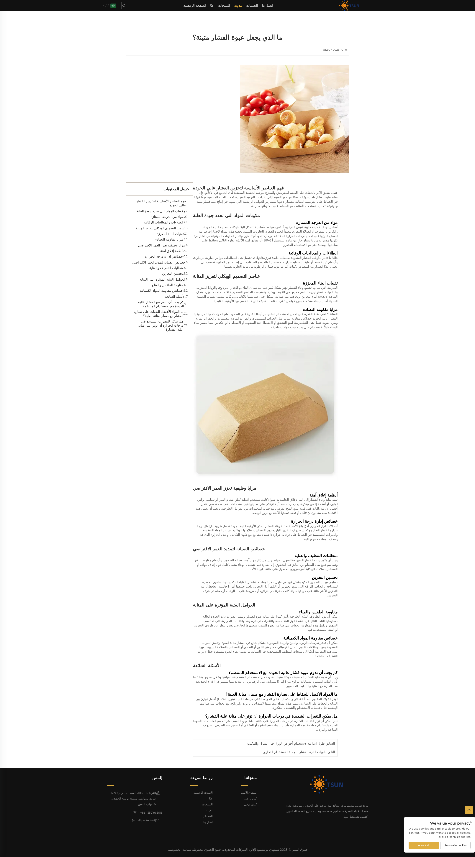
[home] (349, 5)
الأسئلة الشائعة (175, 297)
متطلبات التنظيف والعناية (166, 268)
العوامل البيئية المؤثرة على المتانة (162, 279)
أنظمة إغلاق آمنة (171, 251)
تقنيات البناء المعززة (170, 234)
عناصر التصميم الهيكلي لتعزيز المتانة (160, 228)
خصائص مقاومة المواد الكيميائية (161, 291)
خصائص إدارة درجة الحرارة (164, 256)
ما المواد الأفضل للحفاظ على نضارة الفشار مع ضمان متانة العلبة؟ (158, 314)
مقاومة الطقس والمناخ (168, 285)
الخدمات (252, 6)
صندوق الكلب (249, 792)
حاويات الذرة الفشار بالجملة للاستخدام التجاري (295, 752)
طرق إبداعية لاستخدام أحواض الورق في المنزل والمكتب (286, 743)
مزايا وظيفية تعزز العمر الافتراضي (161, 245)
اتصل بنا (267, 6)
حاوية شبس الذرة (299, 227)
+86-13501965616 (151, 812)
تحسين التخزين (172, 274)
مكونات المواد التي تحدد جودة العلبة (160, 211)
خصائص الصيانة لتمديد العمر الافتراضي (158, 262)
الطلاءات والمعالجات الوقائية (163, 222)
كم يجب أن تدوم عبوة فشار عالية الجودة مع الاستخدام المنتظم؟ (161, 304)
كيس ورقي (250, 804)
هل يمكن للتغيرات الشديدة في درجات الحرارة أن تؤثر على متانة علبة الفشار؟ (160, 325)
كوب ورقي (250, 798)
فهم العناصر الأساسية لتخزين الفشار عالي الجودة (161, 203)
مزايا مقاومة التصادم (169, 239)
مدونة (238, 6)
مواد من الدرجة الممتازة (167, 217)
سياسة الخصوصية (179, 849)
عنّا (212, 6)
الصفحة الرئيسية (194, 6)
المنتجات (224, 6)
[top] (469, 810)
